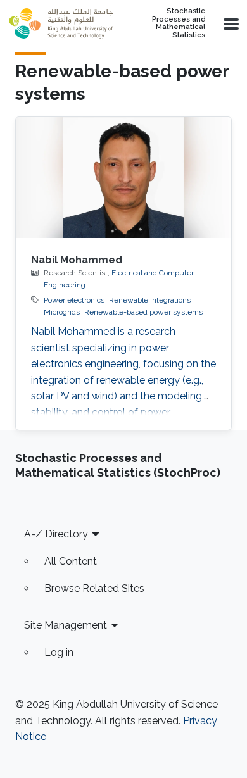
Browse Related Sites (94, 588)
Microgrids (62, 312)
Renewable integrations (150, 300)
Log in (58, 652)
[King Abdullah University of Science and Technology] (61, 23)
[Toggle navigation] (229, 23)
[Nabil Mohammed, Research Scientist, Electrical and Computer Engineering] (123, 177)
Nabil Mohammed (76, 260)
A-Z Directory (56, 534)
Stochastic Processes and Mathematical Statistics (178, 23)
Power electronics (74, 300)
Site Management (65, 625)
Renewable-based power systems (143, 312)
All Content (70, 561)
